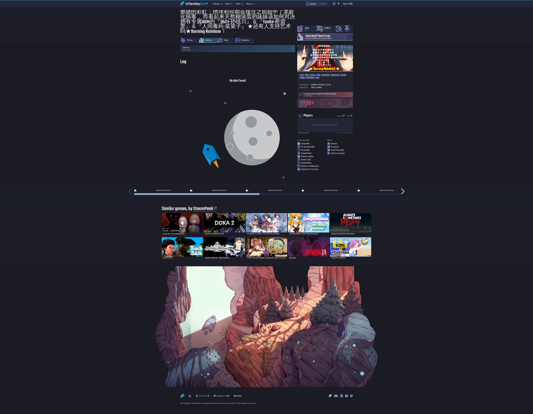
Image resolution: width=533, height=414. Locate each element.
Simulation (325, 75)
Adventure (335, 75)
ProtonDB (305, 150)
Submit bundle (337, 150)
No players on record (325, 125)
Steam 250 (306, 160)
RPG (306, 75)
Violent (312, 75)
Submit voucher (338, 153)
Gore (302, 75)
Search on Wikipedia (310, 166)
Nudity (302, 78)
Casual (343, 75)
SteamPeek (306, 153)
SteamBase (306, 163)
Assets (334, 144)
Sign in (346, 4)
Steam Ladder (307, 156)
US (204, 396)
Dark (317, 78)
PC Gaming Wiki (308, 147)
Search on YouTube (309, 169)
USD (223, 396)
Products (335, 147)
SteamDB (305, 144)
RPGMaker (310, 78)
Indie (318, 75)
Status (239, 396)
